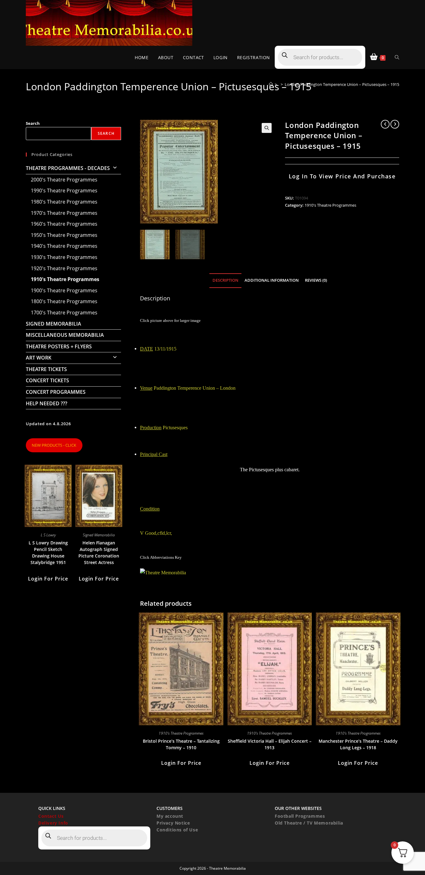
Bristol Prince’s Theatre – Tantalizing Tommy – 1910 (181, 744)
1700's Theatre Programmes (64, 312)
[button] (267, 128)
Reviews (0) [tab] (316, 280)
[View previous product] (385, 124)
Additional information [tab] (272, 280)
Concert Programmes (56, 391)
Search (33, 123)
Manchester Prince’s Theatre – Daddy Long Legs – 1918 (358, 744)
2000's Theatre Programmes (64, 179)
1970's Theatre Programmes (64, 212)
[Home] (271, 84)
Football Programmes (300, 816)
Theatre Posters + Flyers (59, 346)
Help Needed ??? (46, 403)
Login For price (181, 763)
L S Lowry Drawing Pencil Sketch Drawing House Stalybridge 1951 (48, 552)
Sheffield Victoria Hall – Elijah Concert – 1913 (269, 744)
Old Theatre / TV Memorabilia (309, 823)
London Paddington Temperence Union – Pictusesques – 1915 (342, 84)
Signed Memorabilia (53, 323)
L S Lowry (48, 535)
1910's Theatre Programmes (330, 205)
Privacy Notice (173, 823)
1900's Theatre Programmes (64, 290)
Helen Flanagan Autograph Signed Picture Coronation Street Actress (98, 552)
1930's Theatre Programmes (64, 257)
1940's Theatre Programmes (64, 245)
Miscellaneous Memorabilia (65, 335)
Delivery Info (53, 823)
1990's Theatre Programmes (64, 190)
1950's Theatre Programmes (64, 235)
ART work (38, 357)
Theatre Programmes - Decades (68, 168)
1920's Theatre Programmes (64, 268)
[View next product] (394, 124)
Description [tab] (225, 280)
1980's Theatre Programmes (64, 201)
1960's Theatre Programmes (64, 223)
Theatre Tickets (46, 369)
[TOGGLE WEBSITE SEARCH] (397, 57)
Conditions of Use (177, 830)
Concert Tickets (47, 380)
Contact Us (51, 816)
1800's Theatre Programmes (64, 301)
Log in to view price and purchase (342, 176)
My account (169, 816)
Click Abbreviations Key (161, 557)
